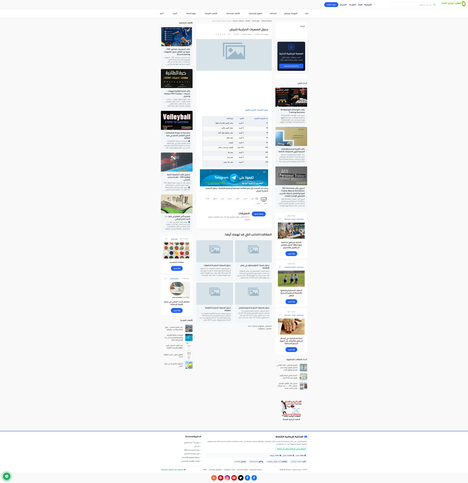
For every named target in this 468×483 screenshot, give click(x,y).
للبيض (265, 203)
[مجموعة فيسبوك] (247, 478)
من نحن (197, 446)
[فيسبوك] (254, 478)
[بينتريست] (220, 478)
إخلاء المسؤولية (229, 469)
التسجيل (343, 4)
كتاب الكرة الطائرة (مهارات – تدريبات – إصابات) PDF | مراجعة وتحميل (177, 93)
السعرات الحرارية (238, 20)
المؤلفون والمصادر (215, 469)
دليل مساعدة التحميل (192, 453)
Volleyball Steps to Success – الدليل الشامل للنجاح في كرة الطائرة (177, 135)
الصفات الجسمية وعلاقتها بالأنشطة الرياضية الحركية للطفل (291, 293)
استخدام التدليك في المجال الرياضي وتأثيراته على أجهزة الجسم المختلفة (291, 341)
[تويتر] (241, 478)
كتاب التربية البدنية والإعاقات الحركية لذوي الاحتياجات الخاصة (291, 150)
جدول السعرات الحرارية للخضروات (217, 265)
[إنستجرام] (227, 478)
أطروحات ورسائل (290, 13)
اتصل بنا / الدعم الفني (192, 442)
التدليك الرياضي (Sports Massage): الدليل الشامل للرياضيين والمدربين (291, 245)
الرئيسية (368, 4)
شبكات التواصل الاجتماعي (190, 461)
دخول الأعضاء (331, 4)
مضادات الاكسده (177, 262)
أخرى (175, 13)
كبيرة (252, 198)
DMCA (205, 469)
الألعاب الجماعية (233, 13)
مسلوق (215, 198)
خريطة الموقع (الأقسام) (191, 457)
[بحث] (434, 4)
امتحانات (273, 13)
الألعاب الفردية (211, 13)
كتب (306, 13)
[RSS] (214, 478)
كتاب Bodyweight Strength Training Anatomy (293, 111)
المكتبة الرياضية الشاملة (229, 188)
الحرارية (230, 198)
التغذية (247, 20)
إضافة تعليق (258, 214)
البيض (222, 198)
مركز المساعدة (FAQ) (192, 450)
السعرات (245, 198)
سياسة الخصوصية (256, 469)
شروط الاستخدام (242, 469)
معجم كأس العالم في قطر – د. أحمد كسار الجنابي (177, 217)
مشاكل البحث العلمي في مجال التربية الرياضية (177, 303)
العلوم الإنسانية (255, 13)
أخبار (162, 13)
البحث (360, 4)
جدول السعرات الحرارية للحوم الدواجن (254, 307)
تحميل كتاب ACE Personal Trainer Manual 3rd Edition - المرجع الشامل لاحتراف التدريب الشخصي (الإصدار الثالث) (292, 192)
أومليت (237, 198)
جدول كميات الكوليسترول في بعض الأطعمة (254, 266)
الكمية (258, 203)
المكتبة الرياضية (266, 20)
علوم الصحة (191, 13)
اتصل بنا (352, 4)
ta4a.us (282, 469)
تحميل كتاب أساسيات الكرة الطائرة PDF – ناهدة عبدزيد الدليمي (178, 177)
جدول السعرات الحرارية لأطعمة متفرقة (218, 309)
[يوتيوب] (234, 478)
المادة (208, 198)
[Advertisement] (234, 91)
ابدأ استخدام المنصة (291, 66)
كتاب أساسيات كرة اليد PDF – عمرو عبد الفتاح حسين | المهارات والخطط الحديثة (177, 52)
